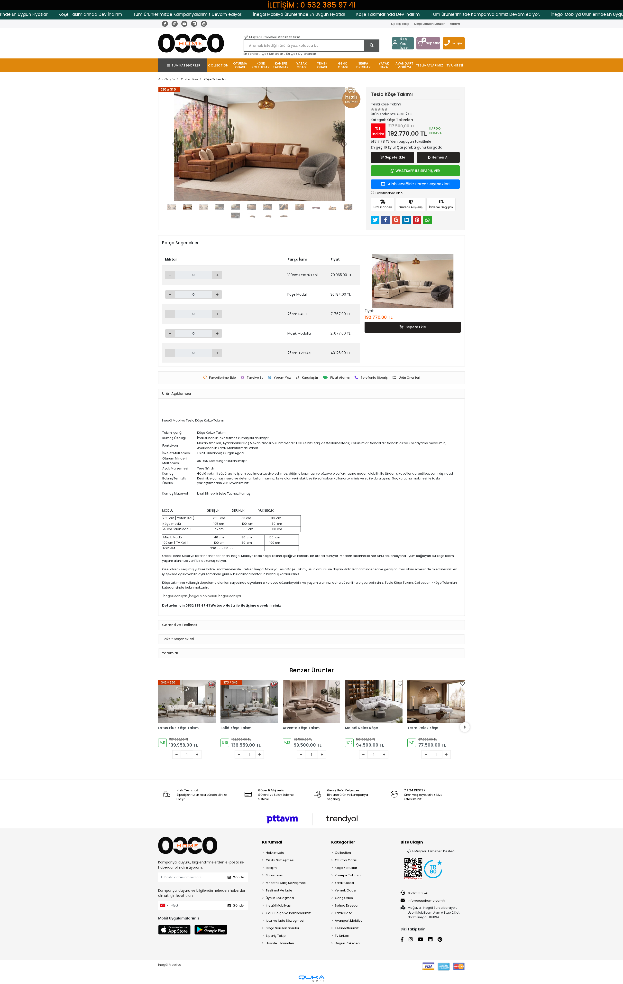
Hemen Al (440, 157)
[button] (428, 43)
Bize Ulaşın (412, 842)
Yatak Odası (344, 883)
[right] (464, 727)
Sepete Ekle (395, 157)
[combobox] (164, 905)
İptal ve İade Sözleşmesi (285, 920)
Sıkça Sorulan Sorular (429, 24)
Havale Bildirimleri (280, 943)
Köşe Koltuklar (346, 867)
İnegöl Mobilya (229, 596)
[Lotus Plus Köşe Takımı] (187, 701)
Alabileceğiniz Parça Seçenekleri (418, 184)
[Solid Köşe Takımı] (249, 701)
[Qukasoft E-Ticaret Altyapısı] (311, 978)
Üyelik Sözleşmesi (280, 898)
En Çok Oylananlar (301, 53)
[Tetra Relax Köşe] (436, 701)
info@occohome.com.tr (427, 900)
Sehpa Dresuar (347, 905)
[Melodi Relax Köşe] (374, 701)
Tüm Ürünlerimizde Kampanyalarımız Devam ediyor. (148, 14)
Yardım (454, 24)
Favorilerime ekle (389, 193)
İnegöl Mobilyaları (203, 596)
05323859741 (417, 893)
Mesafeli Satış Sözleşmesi (286, 883)
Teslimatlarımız (347, 928)
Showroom (274, 875)
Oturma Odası (346, 860)
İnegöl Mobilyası (175, 596)
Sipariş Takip (400, 24)
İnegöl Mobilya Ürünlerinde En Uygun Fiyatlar (260, 14)
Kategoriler (343, 842)
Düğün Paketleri (347, 943)
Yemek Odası (345, 890)
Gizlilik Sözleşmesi (280, 860)
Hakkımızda (275, 852)
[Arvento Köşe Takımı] (311, 701)
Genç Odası (344, 898)
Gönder (239, 877)
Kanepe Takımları (349, 875)
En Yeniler (250, 53)
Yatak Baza (343, 913)
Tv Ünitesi (342, 935)
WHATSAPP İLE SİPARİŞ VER (417, 170)
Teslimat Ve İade (279, 890)
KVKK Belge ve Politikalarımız (288, 913)
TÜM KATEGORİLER (186, 65)
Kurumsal (272, 842)
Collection (343, 852)
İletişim (457, 43)
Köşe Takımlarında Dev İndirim (51, 14)
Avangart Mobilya (349, 920)
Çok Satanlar (272, 53)
